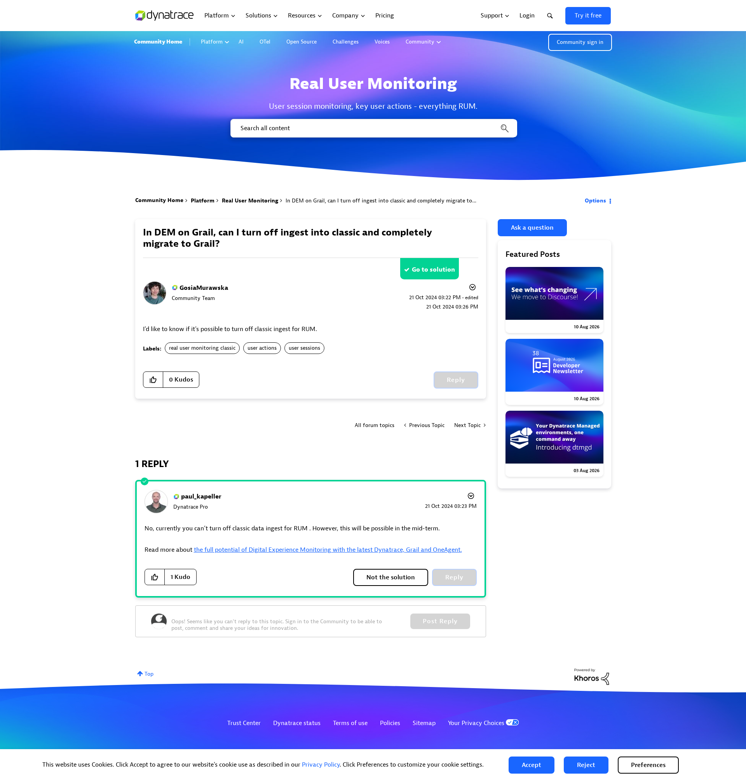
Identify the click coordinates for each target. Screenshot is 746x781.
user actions (262, 348)
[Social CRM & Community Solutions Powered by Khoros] (591, 676)
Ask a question (532, 228)
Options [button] (595, 200)
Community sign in (580, 42)
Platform (212, 41)
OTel (265, 41)
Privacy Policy (321, 765)
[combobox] (373, 128)
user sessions (304, 348)
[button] (531, 765)
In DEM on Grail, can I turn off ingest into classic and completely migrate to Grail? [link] (387, 200)
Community (420, 41)
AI (241, 41)
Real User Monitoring (250, 200)
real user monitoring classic (202, 348)
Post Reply (440, 621)
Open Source (301, 41)
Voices (382, 41)
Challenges (346, 41)
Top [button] (149, 674)
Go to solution (433, 270)
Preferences (648, 765)
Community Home (158, 41)
